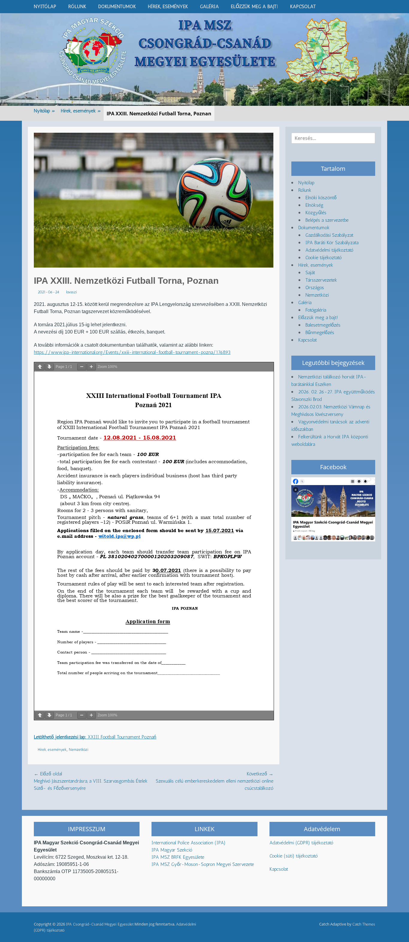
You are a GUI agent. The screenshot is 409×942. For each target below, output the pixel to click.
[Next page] (49, 366)
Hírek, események (168, 6)
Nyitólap (45, 6)
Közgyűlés (315, 212)
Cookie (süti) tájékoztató (293, 856)
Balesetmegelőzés (322, 325)
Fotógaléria (315, 310)
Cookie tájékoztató (323, 257)
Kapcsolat (303, 6)
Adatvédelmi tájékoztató (329, 250)
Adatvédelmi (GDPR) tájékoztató (301, 843)
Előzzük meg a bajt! (254, 6)
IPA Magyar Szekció (172, 850)
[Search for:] (333, 138)
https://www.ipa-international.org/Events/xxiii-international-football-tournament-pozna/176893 (132, 352)
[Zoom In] (91, 366)
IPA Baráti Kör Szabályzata (331, 242)
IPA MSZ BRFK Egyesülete (178, 857)
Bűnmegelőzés (319, 332)
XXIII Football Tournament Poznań (95, 737)
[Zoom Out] (81, 366)
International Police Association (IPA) (189, 843)
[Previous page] (39, 366)
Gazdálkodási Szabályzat (329, 235)
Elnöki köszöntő (321, 197)
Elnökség (314, 205)
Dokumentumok (117, 6)
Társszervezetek (321, 280)
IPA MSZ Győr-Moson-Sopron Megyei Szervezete (203, 864)
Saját (310, 272)
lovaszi (71, 292)
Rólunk (77, 6)
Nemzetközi (78, 749)
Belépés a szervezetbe (327, 220)
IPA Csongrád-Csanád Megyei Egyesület (100, 924)
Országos (314, 287)
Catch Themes (363, 924)
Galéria (209, 6)
